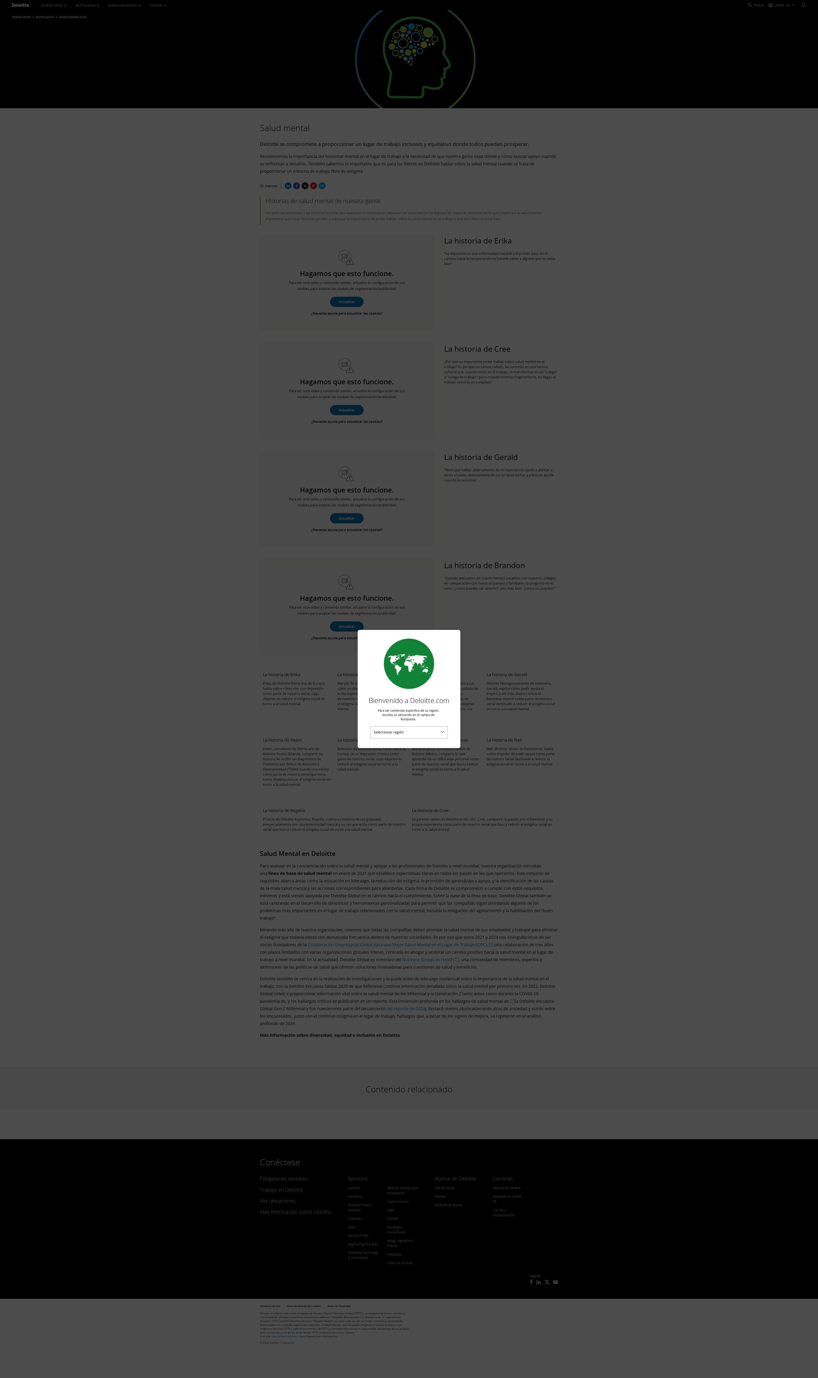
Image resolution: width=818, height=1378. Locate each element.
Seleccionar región (389, 732)
